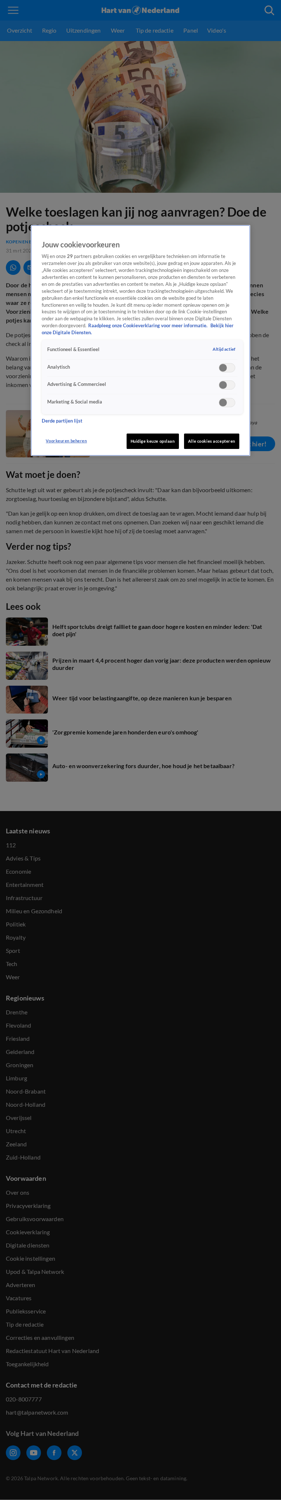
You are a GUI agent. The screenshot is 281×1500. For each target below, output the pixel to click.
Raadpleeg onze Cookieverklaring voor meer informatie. (148, 325)
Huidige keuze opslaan (153, 441)
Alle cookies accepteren (211, 441)
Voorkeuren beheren (66, 440)
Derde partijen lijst (62, 421)
